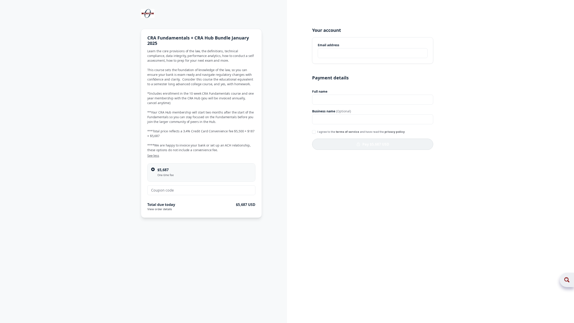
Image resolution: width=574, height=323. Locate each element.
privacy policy (395, 131)
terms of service (347, 131)
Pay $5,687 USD (375, 144)
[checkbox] (314, 132)
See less (153, 155)
